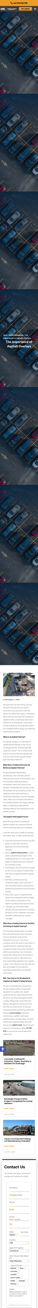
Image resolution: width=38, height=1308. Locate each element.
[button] (2, 1049)
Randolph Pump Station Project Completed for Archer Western (18, 1101)
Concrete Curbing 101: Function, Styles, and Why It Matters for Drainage (17, 1061)
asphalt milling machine (19, 853)
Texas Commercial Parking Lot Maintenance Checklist (17, 1139)
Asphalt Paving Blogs (16, 335)
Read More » (9, 1068)
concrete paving (15, 1013)
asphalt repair (17, 1025)
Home (5, 335)
